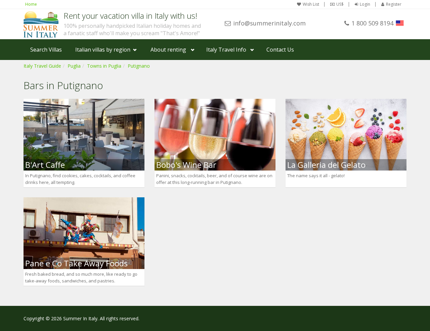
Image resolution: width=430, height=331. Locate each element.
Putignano (139, 66)
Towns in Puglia (104, 66)
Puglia (74, 66)
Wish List (311, 4)
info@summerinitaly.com (269, 23)
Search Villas (46, 49)
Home (31, 4)
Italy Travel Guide (42, 66)
